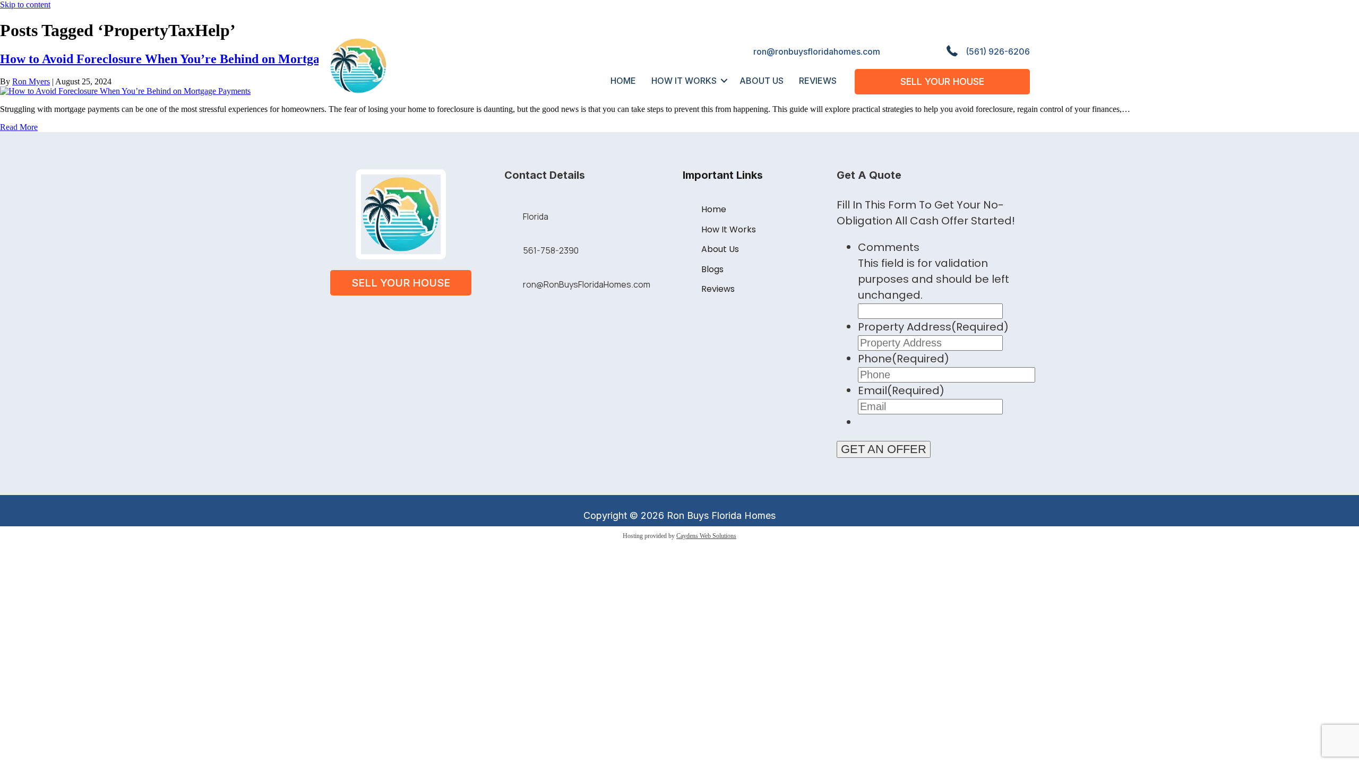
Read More (19, 127)
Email (901, 390)
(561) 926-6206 (998, 51)
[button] (724, 80)
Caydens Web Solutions (706, 536)
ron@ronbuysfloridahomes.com (816, 51)
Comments (888, 247)
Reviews (818, 80)
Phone (903, 358)
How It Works (684, 80)
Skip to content (25, 4)
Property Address (933, 326)
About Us (761, 80)
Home (623, 80)
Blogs (712, 269)
